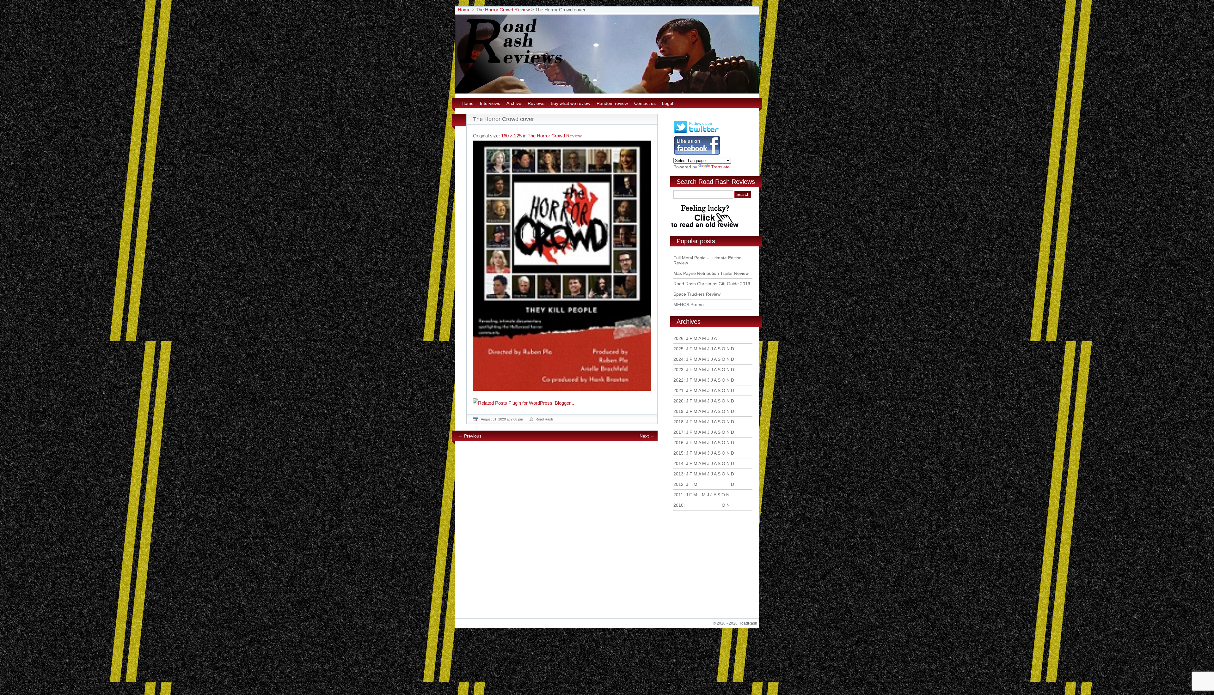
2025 (678, 348)
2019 (678, 411)
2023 (678, 369)
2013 (678, 473)
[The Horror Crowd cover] (562, 266)
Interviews (490, 103)
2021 (678, 390)
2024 (678, 359)
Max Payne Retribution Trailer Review (711, 273)
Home (464, 9)
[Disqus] (563, 532)
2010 (678, 505)
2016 (678, 442)
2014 (678, 463)
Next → (647, 435)
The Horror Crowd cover (503, 119)
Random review (612, 103)
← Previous (469, 435)
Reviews (536, 103)
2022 (678, 380)
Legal (667, 103)
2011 (678, 494)
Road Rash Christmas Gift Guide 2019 (711, 283)
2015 (678, 453)
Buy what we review (570, 103)
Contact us (645, 103)
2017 (678, 432)
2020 (678, 400)
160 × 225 (511, 135)
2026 (678, 338)
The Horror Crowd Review (503, 9)
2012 (678, 484)
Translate (720, 166)
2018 (678, 421)
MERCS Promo (688, 304)
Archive (513, 103)
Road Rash (544, 419)
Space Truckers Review (696, 294)
